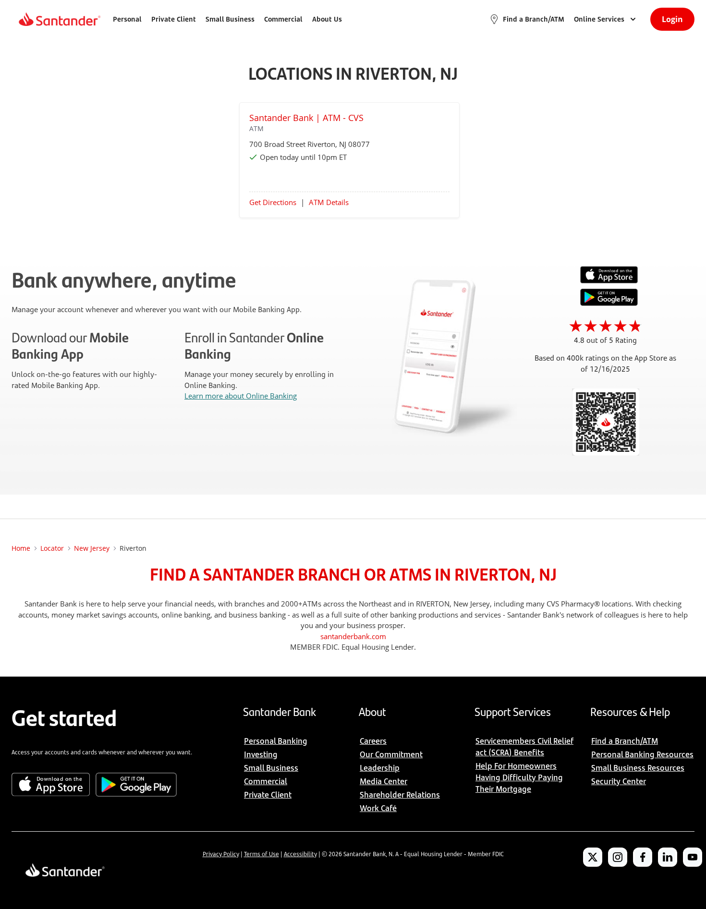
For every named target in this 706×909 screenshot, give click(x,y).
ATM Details (329, 202)
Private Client (173, 19)
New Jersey (92, 548)
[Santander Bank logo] (59, 19)
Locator (52, 548)
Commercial (283, 19)
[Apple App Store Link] (609, 281)
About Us (327, 19)
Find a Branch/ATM (533, 19)
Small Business (230, 19)
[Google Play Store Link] (609, 303)
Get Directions (272, 202)
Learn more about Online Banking (240, 395)
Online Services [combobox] (599, 19)
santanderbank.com (353, 636)
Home (21, 548)
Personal (127, 19)
